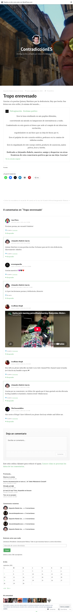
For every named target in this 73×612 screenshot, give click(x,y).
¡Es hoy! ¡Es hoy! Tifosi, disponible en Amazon (17, 490)
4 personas (15, 374)
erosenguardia (16, 264)
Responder (10, 233)
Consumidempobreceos (16, 513)
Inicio (21, 91)
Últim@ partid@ (8, 486)
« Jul (4, 588)
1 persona (14, 230)
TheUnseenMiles (17, 408)
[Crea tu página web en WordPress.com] (36, 2)
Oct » (8, 588)
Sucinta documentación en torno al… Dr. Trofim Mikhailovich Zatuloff (24, 481)
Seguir (7, 550)
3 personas (15, 351)
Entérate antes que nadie (12, 538)
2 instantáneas (30, 508)
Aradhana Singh (17, 306)
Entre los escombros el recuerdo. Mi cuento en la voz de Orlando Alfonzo (29, 200)
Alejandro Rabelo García (10, 91)
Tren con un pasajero (9, 495)
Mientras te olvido (9, 477)
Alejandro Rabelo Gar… (16, 508)
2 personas (15, 397)
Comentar (60, 454)
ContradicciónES (36, 49)
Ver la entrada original (13, 159)
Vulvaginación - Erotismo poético (23, 111)
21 (4, 580)
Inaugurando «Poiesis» (61, 200)
